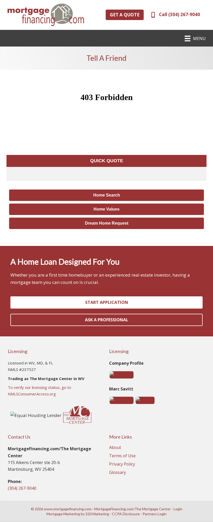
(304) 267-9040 (22, 488)
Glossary (117, 472)
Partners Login (155, 514)
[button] (125, 15)
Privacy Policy (122, 464)
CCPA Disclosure (126, 514)
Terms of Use (122, 456)
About (115, 447)
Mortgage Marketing (63, 514)
